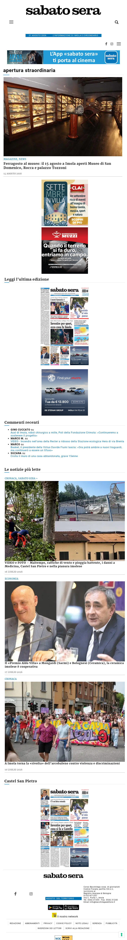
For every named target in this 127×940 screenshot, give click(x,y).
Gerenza (97, 923)
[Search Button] (112, 20)
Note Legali (82, 923)
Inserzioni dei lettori (50, 928)
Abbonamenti (32, 923)
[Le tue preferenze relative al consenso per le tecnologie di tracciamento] (122, 935)
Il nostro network (67, 916)
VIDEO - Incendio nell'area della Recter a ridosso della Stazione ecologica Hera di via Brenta (67, 441)
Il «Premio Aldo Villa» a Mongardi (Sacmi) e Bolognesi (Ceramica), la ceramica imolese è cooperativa (64, 664)
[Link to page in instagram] (31, 894)
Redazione (16, 923)
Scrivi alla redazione (78, 928)
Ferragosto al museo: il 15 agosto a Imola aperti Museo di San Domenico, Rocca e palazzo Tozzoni (57, 166)
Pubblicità (111, 923)
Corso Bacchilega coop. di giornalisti (102, 887)
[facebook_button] (106, 44)
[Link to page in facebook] (15, 894)
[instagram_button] (112, 44)
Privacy (48, 923)
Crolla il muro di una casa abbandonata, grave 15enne (44, 456)
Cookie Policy (64, 923)
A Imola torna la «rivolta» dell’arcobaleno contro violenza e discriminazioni (62, 763)
